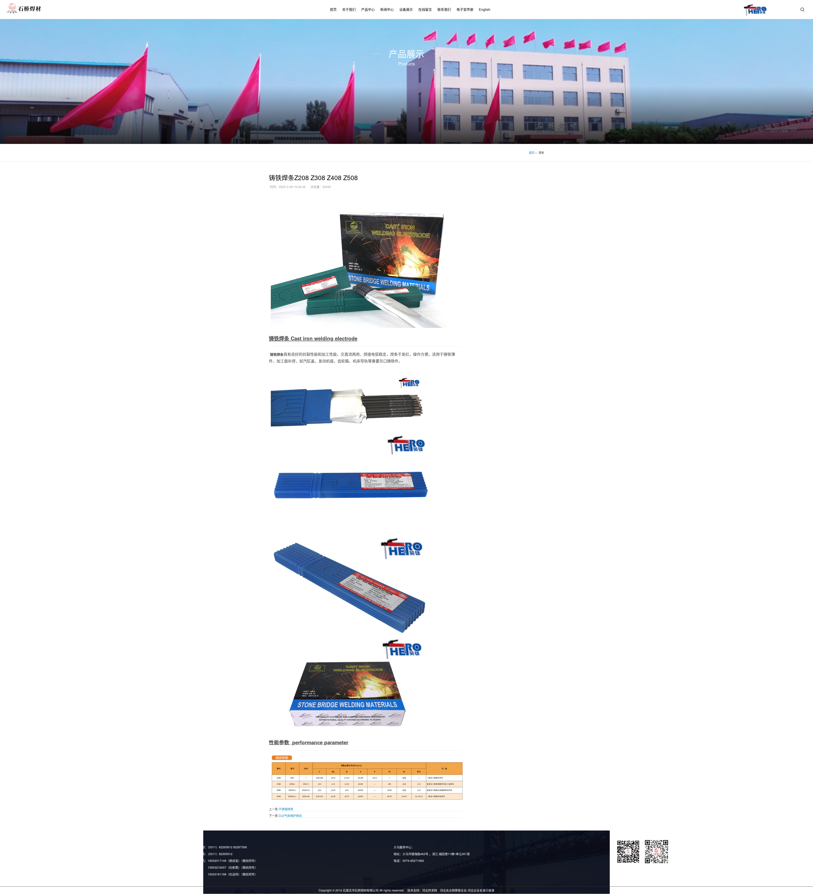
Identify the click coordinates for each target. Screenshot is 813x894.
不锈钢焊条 (286, 809)
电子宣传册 (464, 9)
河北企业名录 (476, 890)
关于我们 (349, 9)
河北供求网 (429, 890)
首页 (333, 9)
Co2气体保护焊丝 (290, 815)
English (484, 9)
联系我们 (444, 9)
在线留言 (425, 9)
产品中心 (368, 9)
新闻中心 (387, 9)
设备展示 (406, 9)
